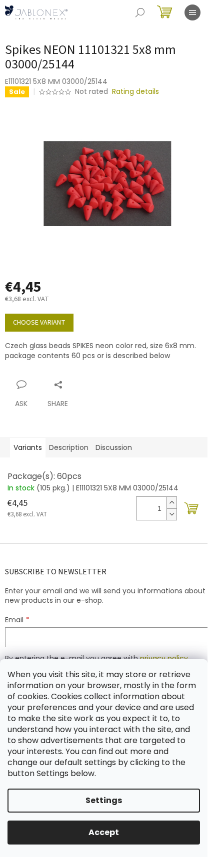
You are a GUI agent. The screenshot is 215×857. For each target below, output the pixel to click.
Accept (103, 832)
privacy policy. (165, 658)
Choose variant (39, 323)
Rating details (135, 91)
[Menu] (192, 12)
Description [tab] (68, 447)
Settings (104, 800)
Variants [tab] (28, 447)
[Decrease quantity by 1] (171, 514)
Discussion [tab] (114, 447)
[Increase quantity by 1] (171, 502)
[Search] (140, 12)
